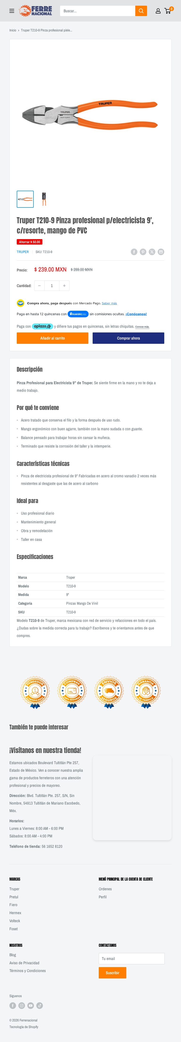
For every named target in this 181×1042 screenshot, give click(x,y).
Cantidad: (24, 285)
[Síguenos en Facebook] (12, 1005)
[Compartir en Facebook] (134, 251)
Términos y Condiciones (27, 970)
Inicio (12, 30)
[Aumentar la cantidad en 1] (64, 286)
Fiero (13, 904)
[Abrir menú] (11, 11)
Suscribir (112, 972)
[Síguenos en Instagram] (21, 1005)
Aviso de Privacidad (24, 962)
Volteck (14, 920)
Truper (23, 251)
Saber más (109, 303)
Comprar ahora (128, 338)
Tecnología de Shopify (23, 1026)
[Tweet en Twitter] (152, 251)
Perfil (103, 897)
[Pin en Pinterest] (143, 251)
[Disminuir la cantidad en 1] (39, 286)
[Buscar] (141, 11)
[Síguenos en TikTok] (39, 1005)
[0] (168, 11)
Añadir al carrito (52, 338)
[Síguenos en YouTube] (30, 1005)
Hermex (15, 912)
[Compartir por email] (161, 251)
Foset (13, 928)
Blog (12, 954)
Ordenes (105, 888)
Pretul (13, 897)
